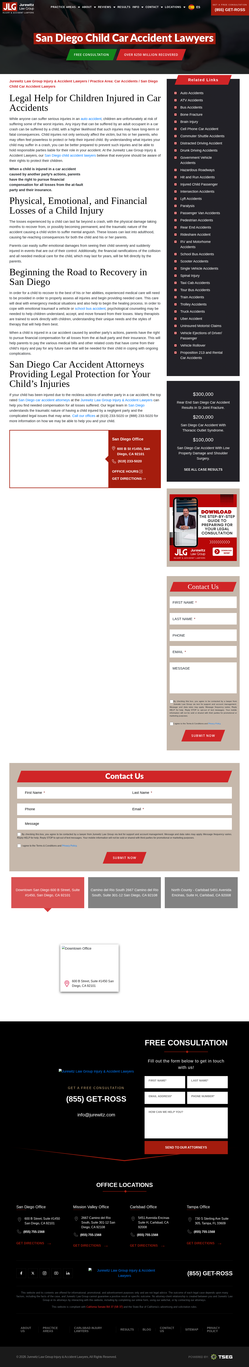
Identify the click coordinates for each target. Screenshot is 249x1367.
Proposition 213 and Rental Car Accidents (201, 355)
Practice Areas (63, 7)
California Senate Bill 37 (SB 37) (104, 1306)
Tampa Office (198, 1207)
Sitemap (191, 1329)
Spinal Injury (190, 276)
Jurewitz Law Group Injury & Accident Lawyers (117, 400)
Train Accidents (192, 297)
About (87, 7)
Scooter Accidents (194, 261)
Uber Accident (191, 319)
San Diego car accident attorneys (44, 400)
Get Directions (127, 479)
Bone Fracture (191, 115)
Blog (147, 1329)
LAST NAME (199, 1080)
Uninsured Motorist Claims (200, 326)
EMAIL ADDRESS (160, 1096)
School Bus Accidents (197, 254)
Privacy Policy (214, 723)
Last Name (184, 619)
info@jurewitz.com (96, 1114)
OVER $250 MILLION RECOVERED (151, 55)
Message (181, 668)
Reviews (104, 7)
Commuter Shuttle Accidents (202, 136)
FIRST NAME (157, 1080)
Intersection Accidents (197, 191)
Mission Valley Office (91, 1207)
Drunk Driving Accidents (198, 150)
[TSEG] (211, 1357)
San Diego (136, 405)
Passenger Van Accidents (200, 213)
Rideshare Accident (195, 234)
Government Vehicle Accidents (196, 160)
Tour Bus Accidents (195, 290)
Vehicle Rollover (192, 345)
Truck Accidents (192, 311)
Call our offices (83, 416)
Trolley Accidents (193, 304)
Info (135, 7)
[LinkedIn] (68, 1273)
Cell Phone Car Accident (199, 129)
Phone (179, 635)
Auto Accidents (191, 93)
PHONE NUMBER (202, 1096)
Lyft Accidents (191, 199)
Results (124, 7)
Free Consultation (91, 55)
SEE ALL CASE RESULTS (203, 469)
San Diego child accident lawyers (70, 155)
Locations (173, 7)
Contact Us (167, 1329)
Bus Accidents (191, 107)
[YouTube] (56, 1273)
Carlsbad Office (143, 1207)
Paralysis (187, 206)
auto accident (91, 119)
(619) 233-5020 (130, 461)
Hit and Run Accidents (197, 177)
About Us (26, 1329)
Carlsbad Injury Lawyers (88, 1329)
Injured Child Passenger (199, 184)
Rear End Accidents (195, 227)
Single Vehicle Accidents (199, 268)
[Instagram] (44, 1273)
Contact (152, 7)
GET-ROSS (210, 1273)
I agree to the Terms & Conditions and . (197, 723)
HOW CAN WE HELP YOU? (166, 1111)
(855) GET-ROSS (230, 10)
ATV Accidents (191, 100)
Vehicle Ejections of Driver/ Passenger (201, 335)
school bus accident (90, 309)
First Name (185, 602)
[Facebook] (21, 1273)
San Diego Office (31, 1207)
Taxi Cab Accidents (195, 283)
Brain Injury (189, 122)
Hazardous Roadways (197, 170)
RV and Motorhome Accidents (195, 244)
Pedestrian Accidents (196, 220)
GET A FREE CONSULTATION (230, 5)
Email (179, 652)
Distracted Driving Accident (201, 143)
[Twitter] (33, 1273)
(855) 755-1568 (34, 1231)
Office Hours (125, 471)
